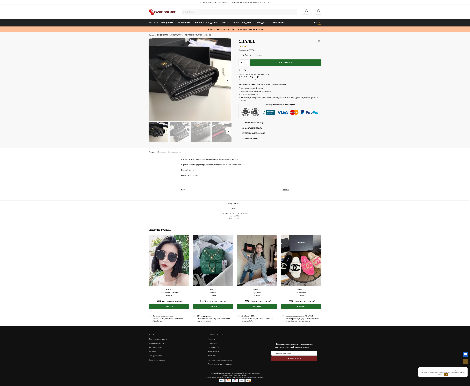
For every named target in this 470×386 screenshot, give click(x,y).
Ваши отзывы (213, 352)
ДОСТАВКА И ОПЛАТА (253, 128)
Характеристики (174, 152)
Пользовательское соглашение (220, 364)
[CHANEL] (318, 41)
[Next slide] (227, 79)
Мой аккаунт (306, 14)
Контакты (212, 356)
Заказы (318, 14)
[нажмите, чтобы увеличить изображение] (190, 79)
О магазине (212, 343)
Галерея (152, 152)
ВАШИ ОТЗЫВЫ (251, 138)
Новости (211, 339)
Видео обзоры (213, 347)
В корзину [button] (213, 306)
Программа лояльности (158, 339)
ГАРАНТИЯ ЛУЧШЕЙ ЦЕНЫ (256, 123)
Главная (151, 35)
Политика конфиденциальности (220, 360)
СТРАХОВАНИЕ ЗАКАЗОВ (255, 133)
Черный (286, 189)
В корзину (285, 62)
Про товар (161, 152)
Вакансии (152, 352)
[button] (247, 61)
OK (446, 374)
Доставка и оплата (156, 347)
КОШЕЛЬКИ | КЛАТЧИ (193, 35)
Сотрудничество (155, 356)
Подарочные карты (156, 343)
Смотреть (169, 306)
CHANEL (237, 216)
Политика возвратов (157, 360)
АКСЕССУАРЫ (175, 35)
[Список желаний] (185, 239)
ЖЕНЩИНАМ (162, 35)
